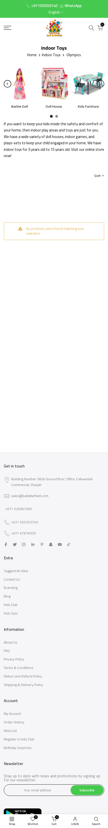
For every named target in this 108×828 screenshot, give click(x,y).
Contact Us (12, 579)
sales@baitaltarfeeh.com (29, 496)
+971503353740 (44, 5)
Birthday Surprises (18, 747)
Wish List (10, 730)
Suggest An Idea (16, 571)
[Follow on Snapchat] (51, 544)
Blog (7, 596)
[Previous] (7, 84)
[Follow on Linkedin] (32, 544)
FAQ (7, 650)
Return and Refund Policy (23, 676)
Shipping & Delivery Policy (23, 684)
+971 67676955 (23, 533)
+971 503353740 (24, 522)
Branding (11, 587)
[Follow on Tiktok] (68, 544)
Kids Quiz (11, 613)
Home (32, 54)
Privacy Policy (14, 659)
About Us (10, 642)
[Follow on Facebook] (6, 544)
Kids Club (11, 604)
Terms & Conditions (18, 667)
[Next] (100, 84)
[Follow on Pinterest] (42, 544)
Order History (14, 722)
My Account (12, 713)
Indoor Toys (51, 54)
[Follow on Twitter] (15, 544)
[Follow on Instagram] (23, 544)
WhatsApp (73, 5)
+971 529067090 (18, 509)
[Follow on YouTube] (60, 544)
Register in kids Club (19, 739)
